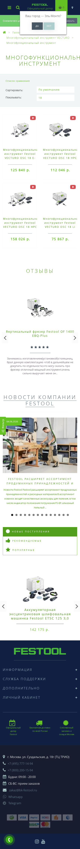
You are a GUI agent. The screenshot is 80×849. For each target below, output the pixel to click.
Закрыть (69, 20)
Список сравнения (18, 80)
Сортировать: (14, 90)
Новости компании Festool (40, 400)
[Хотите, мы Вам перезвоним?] (9, 839)
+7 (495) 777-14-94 (20, 764)
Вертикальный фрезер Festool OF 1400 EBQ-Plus (40, 334)
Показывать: (14, 97)
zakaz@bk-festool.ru (23, 790)
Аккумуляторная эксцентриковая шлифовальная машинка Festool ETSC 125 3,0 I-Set (40, 616)
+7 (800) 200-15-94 (20, 770)
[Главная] (4, 32)
